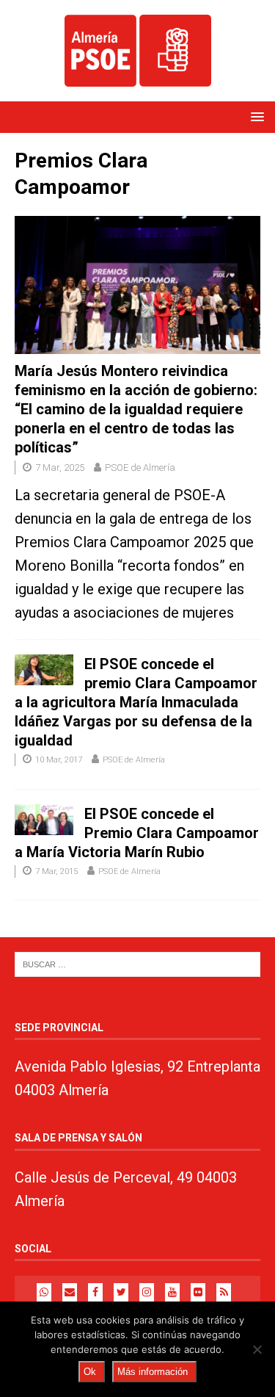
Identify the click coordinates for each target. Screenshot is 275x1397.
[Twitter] (121, 1292)
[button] (254, 116)
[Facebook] (95, 1292)
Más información (152, 1371)
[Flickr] (198, 1292)
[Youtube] (172, 1292)
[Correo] (69, 1292)
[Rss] (223, 1292)
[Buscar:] (137, 964)
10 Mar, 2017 (58, 760)
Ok (90, 1371)
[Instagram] (146, 1292)
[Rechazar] (256, 1349)
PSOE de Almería (140, 467)
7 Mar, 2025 (59, 467)
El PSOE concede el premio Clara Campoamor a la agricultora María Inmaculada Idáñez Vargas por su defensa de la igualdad (136, 702)
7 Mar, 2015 (56, 871)
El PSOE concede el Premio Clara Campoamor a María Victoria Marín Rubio (137, 833)
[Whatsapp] (44, 1292)
